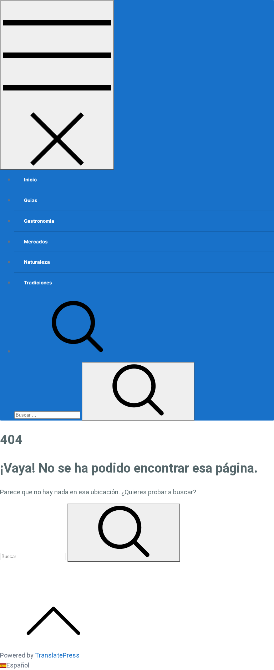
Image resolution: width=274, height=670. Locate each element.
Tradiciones (38, 282)
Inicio (30, 179)
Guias (30, 200)
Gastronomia (39, 221)
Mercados (36, 241)
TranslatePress (57, 655)
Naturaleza (37, 262)
